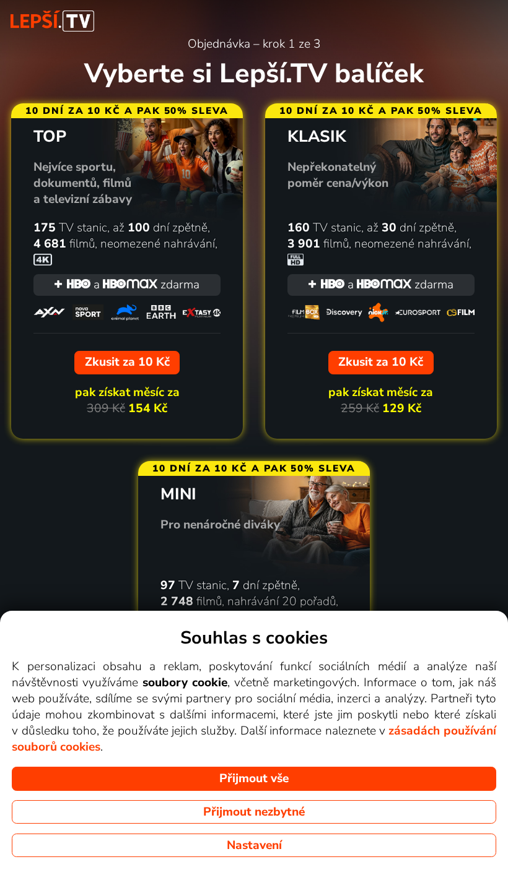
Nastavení (254, 845)
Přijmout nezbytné (254, 812)
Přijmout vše (254, 778)
